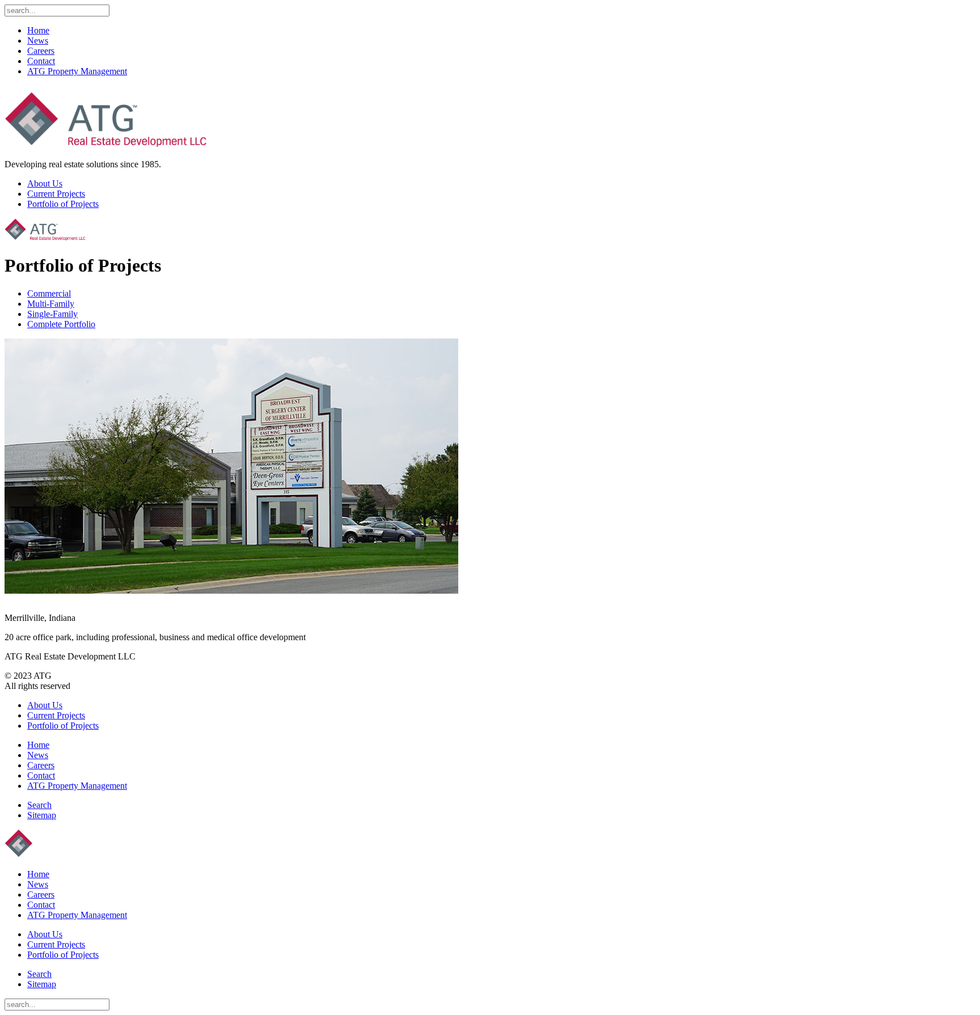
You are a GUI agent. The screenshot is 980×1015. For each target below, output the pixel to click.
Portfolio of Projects (63, 204)
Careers (40, 51)
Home (38, 30)
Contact (41, 61)
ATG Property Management (77, 71)
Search (39, 805)
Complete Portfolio (61, 324)
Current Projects (56, 193)
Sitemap (41, 815)
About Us (44, 183)
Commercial (49, 293)
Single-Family (52, 314)
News (37, 40)
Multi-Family (50, 303)
